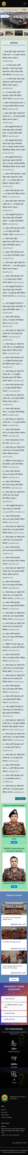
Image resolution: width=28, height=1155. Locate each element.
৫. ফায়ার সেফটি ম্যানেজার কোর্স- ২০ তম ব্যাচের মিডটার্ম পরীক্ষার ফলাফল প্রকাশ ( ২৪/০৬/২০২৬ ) (14, 105)
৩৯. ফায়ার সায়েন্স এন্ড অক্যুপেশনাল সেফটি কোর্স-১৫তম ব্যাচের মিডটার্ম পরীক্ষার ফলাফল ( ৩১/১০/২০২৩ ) (13, 529)
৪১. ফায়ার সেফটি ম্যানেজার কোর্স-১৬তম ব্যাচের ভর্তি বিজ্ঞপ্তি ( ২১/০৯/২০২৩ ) (13, 550)
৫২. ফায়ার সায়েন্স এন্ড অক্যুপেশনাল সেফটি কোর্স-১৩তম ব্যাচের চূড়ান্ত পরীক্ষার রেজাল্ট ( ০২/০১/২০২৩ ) (13, 668)
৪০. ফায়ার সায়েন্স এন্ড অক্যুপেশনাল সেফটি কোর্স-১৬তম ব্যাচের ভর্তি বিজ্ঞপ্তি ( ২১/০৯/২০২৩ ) (13, 539)
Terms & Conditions (6, 1117)
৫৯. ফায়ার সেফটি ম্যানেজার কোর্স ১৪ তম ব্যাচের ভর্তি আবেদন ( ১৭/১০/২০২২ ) (12, 747)
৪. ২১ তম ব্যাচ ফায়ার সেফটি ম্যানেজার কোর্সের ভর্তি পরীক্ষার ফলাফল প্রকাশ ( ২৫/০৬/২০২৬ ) (13, 95)
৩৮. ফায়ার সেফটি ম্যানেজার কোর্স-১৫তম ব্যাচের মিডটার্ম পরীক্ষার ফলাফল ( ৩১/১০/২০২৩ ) (13, 519)
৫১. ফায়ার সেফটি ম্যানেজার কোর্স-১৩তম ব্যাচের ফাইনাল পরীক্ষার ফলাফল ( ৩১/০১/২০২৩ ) (13, 657)
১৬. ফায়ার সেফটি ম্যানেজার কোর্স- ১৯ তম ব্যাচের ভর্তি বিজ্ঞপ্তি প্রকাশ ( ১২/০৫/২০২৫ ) (13, 255)
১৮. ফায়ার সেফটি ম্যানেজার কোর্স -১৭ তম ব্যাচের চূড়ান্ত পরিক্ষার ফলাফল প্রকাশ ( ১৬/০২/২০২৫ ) (13, 279)
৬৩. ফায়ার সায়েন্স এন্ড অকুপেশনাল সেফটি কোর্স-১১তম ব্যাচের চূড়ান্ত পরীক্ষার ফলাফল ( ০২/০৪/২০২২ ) (13, 788)
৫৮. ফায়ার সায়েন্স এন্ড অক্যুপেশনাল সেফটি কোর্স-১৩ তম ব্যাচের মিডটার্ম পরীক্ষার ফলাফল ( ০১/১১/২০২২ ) (13, 736)
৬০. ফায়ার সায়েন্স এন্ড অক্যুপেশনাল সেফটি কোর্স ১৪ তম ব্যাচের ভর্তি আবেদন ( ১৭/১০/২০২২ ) (13, 757)
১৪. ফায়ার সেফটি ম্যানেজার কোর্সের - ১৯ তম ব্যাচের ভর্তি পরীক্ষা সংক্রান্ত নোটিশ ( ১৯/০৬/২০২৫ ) (13, 231)
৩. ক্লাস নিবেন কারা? (9, 1013)
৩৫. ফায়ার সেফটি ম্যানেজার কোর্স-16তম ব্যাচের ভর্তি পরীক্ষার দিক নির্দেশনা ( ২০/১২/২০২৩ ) (12, 484)
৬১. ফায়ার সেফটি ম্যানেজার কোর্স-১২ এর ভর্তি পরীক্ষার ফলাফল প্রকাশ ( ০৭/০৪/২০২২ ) (13, 768)
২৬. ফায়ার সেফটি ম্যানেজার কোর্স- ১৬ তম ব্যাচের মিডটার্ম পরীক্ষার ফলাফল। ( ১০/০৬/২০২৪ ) (13, 387)
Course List (4, 1112)
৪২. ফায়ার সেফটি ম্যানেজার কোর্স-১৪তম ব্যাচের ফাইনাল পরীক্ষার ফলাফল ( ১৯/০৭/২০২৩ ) (13, 560)
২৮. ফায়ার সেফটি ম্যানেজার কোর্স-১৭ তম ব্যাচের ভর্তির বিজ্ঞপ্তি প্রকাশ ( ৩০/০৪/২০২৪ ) (13, 411)
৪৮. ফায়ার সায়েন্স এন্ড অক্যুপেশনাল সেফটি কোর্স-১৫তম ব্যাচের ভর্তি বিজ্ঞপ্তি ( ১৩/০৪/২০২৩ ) (13, 626)
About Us (3, 1110)
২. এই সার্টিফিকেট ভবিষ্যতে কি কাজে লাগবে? (13, 1006)
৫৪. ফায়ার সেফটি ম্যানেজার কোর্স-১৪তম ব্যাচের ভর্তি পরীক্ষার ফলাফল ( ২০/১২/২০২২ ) (12, 688)
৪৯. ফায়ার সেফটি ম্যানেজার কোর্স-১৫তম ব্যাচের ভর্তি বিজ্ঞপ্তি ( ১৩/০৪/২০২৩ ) (13, 636)
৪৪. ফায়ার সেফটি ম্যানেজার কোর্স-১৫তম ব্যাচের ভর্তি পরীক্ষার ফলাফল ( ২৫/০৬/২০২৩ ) (12, 584)
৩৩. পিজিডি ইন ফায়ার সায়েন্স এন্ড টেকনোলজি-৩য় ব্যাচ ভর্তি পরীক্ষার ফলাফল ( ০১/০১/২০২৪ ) (13, 463)
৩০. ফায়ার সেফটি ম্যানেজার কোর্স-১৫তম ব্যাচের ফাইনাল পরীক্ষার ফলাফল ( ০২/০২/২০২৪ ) (13, 432)
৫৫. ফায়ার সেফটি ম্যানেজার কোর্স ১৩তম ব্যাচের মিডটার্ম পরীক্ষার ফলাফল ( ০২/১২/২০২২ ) (12, 699)
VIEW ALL (14, 979)
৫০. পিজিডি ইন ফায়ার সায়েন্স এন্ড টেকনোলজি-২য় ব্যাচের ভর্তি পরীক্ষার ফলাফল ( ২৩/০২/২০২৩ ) (13, 647)
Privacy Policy (4, 1115)
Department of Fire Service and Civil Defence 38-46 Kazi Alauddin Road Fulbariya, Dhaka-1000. (13, 1130)
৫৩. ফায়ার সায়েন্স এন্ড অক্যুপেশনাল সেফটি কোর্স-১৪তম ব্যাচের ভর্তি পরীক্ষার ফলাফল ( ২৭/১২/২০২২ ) (13, 678)
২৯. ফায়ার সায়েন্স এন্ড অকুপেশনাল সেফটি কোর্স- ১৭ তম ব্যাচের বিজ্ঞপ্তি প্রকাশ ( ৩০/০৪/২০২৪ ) (13, 422)
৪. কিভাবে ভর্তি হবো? (9, 1019)
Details (14, 842)
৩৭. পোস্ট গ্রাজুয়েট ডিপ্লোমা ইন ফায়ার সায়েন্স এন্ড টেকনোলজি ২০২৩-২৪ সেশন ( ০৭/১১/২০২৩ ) (13, 508)
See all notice (20, 798)
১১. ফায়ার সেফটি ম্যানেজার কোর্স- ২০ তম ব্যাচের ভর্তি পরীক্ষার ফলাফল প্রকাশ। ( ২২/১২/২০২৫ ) (13, 193)
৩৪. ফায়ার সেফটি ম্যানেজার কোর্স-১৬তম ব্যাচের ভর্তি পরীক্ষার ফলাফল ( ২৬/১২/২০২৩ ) (12, 474)
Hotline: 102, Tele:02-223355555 (10, 1135)
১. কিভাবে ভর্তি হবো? (9, 999)
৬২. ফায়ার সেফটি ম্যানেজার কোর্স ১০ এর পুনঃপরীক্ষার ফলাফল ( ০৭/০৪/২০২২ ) (12, 778)
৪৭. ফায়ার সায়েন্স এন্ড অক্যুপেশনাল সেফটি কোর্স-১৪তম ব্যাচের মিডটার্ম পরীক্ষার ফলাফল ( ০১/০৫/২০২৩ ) (13, 615)
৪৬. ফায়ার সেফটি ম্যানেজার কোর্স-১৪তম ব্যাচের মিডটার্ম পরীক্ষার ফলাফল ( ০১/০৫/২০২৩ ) (13, 605)
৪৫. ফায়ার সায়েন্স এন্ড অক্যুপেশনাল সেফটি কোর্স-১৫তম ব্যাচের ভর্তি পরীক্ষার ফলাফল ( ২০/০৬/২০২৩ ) (13, 595)
